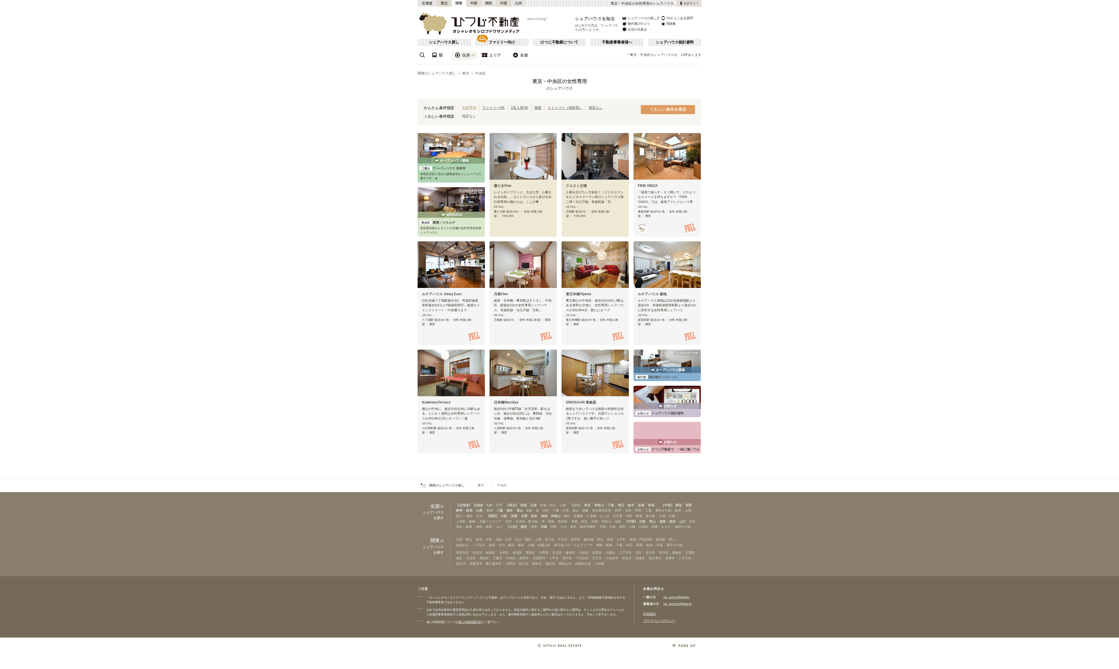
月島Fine (501, 294)
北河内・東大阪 (526, 521)
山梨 (479, 510)
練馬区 (570, 552)
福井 (509, 510)
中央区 (480, 73)
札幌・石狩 (494, 505)
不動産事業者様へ (617, 42)
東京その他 (674, 545)
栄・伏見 (542, 510)
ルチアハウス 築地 (652, 294)
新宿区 (517, 552)
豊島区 (530, 552)
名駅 (529, 510)
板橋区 (490, 552)
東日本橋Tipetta (578, 294)
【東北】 (512, 505)
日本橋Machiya (506, 402)
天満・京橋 (667, 516)
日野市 (510, 563)
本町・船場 (634, 516)
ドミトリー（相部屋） (565, 107)
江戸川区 (625, 552)
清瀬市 (640, 558)
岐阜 (469, 510)
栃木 (631, 505)
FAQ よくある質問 (679, 18)
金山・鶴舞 (580, 510)
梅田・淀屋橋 (573, 516)
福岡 (523, 526)
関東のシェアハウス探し (437, 73)
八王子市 (684, 558)
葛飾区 (677, 552)
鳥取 (672, 521)
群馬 (651, 505)
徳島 (662, 521)
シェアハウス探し (444, 42)
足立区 (557, 552)
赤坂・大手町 (616, 539)
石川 (489, 510)
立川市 (597, 558)
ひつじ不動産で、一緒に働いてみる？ (671, 449)
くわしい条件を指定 (668, 109)
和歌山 (556, 516)
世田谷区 (462, 552)
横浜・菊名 (516, 545)
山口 (683, 521)
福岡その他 (683, 526)
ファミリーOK (493, 107)
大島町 (600, 563)
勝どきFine (502, 186)
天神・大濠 (607, 526)
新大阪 (650, 516)
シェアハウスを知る (595, 18)
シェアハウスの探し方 (644, 18)
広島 (642, 521)
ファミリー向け (502, 42)
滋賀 (544, 516)
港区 (459, 558)
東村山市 (565, 563)
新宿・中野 (484, 539)
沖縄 (544, 526)
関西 (488, 3)
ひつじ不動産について (559, 42)
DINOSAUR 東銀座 (581, 402)
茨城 (641, 505)
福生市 (550, 563)
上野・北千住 (544, 539)
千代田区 (582, 558)
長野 (688, 505)
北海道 (427, 3)
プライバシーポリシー (659, 620)
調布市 (524, 558)
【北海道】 (464, 505)
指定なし (596, 107)
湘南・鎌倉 (604, 545)
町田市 (627, 558)
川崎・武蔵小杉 (539, 545)
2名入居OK (519, 107)
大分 (534, 526)
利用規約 (649, 614)
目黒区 (597, 552)
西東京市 (475, 563)
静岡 (459, 510)
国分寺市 (655, 558)
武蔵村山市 (583, 563)
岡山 (652, 521)
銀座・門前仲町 (641, 539)
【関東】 (576, 505)
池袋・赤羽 (503, 539)
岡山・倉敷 (464, 526)
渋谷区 (584, 552)
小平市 (554, 558)
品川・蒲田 (523, 539)
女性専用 (469, 107)
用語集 (671, 23)
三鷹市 (497, 558)
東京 (465, 73)
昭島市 (537, 563)
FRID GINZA (648, 186)
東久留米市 (494, 563)
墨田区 (484, 558)
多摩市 (670, 558)
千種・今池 (561, 510)
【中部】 (667, 505)
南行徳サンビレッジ (657, 377)
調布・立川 (497, 545)
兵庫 (524, 516)
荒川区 (663, 552)
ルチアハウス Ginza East (442, 294)
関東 (459, 3)
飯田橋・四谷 (593, 539)
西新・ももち (661, 526)
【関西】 (492, 516)
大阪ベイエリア (490, 521)
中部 (474, 3)
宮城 (523, 505)
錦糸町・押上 (665, 539)
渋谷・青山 (464, 539)
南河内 (562, 521)
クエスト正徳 (576, 186)
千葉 (611, 505)
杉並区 (477, 552)
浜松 (628, 510)
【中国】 (631, 521)
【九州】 (512, 526)
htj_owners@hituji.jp (678, 604)
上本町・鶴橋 (465, 521)
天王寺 (617, 516)
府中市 (567, 558)
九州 (518, 3)
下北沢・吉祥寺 (569, 539)
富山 (520, 510)
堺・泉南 (547, 521)
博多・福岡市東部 (583, 526)
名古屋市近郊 (601, 510)
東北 (444, 3)
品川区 (650, 552)
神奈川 (599, 505)
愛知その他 (663, 510)
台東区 (610, 552)
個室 (537, 107)
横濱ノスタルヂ (438, 222)
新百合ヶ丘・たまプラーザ (573, 545)
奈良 (534, 516)
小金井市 (612, 558)
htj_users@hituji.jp (676, 597)
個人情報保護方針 (470, 622)
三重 (500, 510)
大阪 (504, 516)
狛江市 (524, 563)
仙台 (553, 505)
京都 (514, 516)
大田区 (504, 552)
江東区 (690, 552)
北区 (638, 552)
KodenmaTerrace (436, 402)
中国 (503, 3)
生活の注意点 (637, 29)
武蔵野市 (539, 558)
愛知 (678, 505)
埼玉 (621, 505)
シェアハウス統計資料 (675, 42)
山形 (533, 505)
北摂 (508, 521)
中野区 (544, 552)
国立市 (461, 563)
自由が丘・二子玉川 (470, 545)
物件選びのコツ (639, 23)
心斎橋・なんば (598, 516)
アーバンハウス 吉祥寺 (443, 168)
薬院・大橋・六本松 (633, 526)
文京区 (471, 558)
